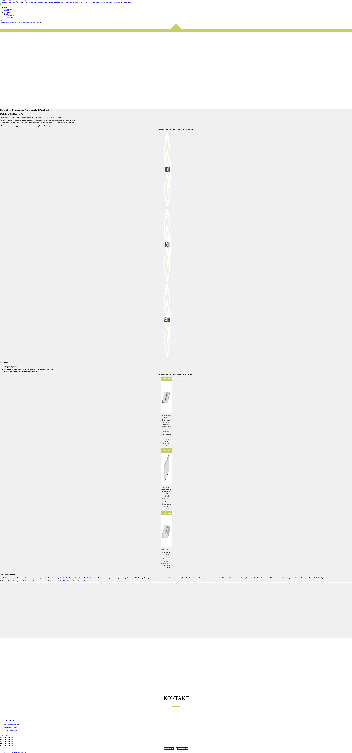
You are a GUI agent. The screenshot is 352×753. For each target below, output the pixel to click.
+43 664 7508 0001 (6, 1)
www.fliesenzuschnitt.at (11, 727)
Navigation (3, 20)
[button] (176, 102)
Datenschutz (10, 17)
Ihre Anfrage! (83, 581)
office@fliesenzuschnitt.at (19, 1)
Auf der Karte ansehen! (10, 730)
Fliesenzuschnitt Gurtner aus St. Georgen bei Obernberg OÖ (17, 22)
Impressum (10, 15)
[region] (176, 65)
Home (5, 7)
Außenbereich (8, 12)
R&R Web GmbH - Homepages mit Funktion (13, 752)
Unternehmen (8, 9)
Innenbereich (7, 10)
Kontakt (6, 14)
